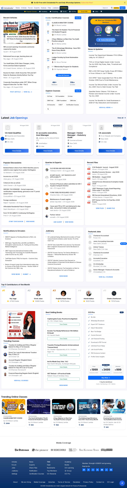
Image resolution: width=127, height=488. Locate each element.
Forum (14, 465)
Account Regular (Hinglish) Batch (20, 360)
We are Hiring (26, 482)
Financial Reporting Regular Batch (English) (24, 373)
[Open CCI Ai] (122, 483)
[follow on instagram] (93, 469)
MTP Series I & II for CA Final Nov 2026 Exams (106, 201)
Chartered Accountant (101, 236)
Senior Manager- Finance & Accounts (106, 270)
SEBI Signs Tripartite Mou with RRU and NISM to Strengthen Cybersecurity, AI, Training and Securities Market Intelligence (21, 244)
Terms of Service (64, 482)
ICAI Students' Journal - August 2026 (105, 167)
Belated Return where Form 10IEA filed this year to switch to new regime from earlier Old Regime (21, 169)
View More (30, 221)
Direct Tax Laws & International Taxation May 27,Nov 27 (23, 353)
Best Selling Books (54, 312)
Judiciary (50, 231)
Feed (48, 465)
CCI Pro (73, 11)
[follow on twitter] (84, 469)
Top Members (52, 471)
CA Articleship (98, 264)
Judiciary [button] (55, 8)
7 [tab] (68, 435)
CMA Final (50, 100)
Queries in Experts (53, 162)
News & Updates (95, 49)
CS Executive (51, 105)
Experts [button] (37, 8)
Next (122, 416)
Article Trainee (98, 247)
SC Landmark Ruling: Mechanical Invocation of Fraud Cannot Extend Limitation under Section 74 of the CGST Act (64, 238)
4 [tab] (59, 435)
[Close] (125, 2)
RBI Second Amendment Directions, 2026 (107, 195)
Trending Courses (11, 341)
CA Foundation (60, 96)
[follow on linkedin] (97, 469)
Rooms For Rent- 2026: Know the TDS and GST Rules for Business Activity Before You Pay (21, 39)
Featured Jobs (94, 231)
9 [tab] (73, 435)
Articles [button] (23, 8)
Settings (14, 474)
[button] (111, 7)
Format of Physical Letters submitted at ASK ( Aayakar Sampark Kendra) (66, 185)
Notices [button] (43, 8)
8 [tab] (70, 435)
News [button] (18, 8)
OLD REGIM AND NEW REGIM (60, 168)
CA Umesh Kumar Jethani (12, 68)
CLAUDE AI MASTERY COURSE (62, 23)
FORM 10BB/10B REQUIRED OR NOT (63, 192)
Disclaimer (76, 482)
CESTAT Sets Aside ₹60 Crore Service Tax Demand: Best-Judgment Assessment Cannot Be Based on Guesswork (64, 246)
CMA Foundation (62, 100)
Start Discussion (16, 221)
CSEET (61, 105)
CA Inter (70, 96)
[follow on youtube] (102, 469)
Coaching (55, 11)
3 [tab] (56, 435)
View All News (105, 107)
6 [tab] (65, 435)
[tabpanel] (13, 413)
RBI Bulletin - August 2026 (101, 177)
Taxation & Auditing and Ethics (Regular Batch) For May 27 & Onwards (22, 346)
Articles (14, 462)
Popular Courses (31, 11)
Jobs (96, 11)
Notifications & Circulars (14, 231)
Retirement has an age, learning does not (17, 56)
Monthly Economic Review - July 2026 (105, 172)
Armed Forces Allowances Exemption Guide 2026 (107, 183)
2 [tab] (54, 435)
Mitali (5, 78)
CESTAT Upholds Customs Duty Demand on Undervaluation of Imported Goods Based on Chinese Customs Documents (64, 262)
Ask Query (58, 222)
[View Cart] (102, 11)
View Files (100, 208)
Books (65, 11)
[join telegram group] (111, 469)
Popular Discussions (12, 163)
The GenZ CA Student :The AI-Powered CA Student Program (66, 31)
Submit (26, 274)
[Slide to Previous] (2, 139)
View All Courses (106, 277)
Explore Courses (53, 91)
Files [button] (49, 8)
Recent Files (92, 162)
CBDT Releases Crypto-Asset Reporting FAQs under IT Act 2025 (106, 189)
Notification (33, 471)
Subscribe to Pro (107, 40)
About (15, 482)
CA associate (73, 133)
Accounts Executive (100, 258)
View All (27, 92)
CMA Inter (73, 100)
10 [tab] (76, 435)
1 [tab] (51, 435)
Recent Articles (10, 18)
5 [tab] (62, 435)
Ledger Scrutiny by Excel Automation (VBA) (65, 58)
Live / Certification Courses (58, 18)
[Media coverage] (63, 450)
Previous (4, 416)
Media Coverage (39, 482)
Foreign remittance (10, 200)
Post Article (15, 92)
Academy (44, 11)
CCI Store (63, 8)
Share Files (33, 468)
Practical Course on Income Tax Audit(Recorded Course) (87, 418)
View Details (63, 324)
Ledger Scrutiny (84, 11)
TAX (48, 462)
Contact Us (100, 482)
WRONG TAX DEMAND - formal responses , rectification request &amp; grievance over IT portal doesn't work (21, 191)
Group (68, 471)
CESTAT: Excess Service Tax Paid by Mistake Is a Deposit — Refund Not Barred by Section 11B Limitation (63, 254)
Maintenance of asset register (60, 199)
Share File (111, 208)
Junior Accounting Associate (103, 241)
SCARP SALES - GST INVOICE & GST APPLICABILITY (63, 176)
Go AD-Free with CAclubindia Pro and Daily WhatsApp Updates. (63, 3)
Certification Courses (72, 105)
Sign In (122, 8)
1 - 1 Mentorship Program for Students (65, 67)
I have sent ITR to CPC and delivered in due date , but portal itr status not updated (65, 207)
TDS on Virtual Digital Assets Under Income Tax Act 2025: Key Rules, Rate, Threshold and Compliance (105, 64)
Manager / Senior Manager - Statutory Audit (45, 135)
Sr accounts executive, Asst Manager (15, 134)
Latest (14, 117)
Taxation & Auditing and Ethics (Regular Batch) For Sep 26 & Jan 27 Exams (22, 367)
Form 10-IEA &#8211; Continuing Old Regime (18, 213)
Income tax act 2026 (10, 176)
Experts (32, 465)
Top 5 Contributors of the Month (15, 284)
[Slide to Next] (124, 139)
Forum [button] (30, 8)
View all (121, 118)
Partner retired (55, 215)
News (31, 462)
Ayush (5, 52)
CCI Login (110, 482)
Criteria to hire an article (11, 183)
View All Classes (63, 75)
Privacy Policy (88, 482)
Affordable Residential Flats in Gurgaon (17, 206)
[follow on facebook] (88, 469)
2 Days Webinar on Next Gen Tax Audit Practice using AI (65, 40)
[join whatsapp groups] (106, 469)
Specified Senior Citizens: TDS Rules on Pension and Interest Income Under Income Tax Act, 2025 (104, 94)
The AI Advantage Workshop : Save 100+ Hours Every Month (66, 49)
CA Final (49, 96)
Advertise (51, 482)
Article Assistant (106, 133)
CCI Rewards (51, 474)
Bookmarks (51, 468)
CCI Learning (69, 468)
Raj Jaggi (6, 59)
